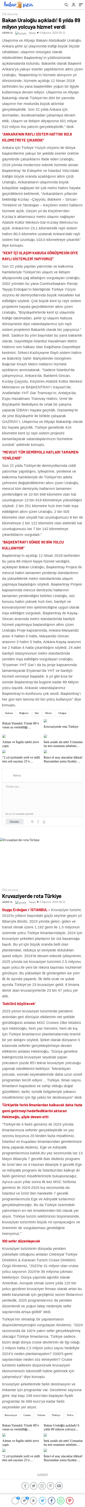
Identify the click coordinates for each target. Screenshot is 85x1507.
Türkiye (56, 1415)
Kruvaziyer (11, 1415)
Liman (27, 1415)
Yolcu (70, 1415)
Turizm (41, 1415)
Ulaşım (62, 713)
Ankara (9, 713)
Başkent (23, 713)
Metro (48, 713)
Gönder (14, 821)
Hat (37, 713)
